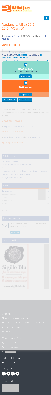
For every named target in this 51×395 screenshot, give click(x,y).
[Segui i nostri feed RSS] (17, 374)
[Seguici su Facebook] (4, 374)
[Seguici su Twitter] (8, 374)
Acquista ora (25, 76)
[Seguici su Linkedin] (13, 374)
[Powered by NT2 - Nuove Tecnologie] (10, 388)
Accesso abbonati (25, 99)
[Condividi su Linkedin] (8, 39)
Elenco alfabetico (10, 363)
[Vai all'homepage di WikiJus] (19, 8)
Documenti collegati (17, 52)
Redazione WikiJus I (12, 36)
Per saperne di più (9, 99)
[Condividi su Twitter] (3, 39)
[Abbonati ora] (25, 65)
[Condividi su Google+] (5, 39)
